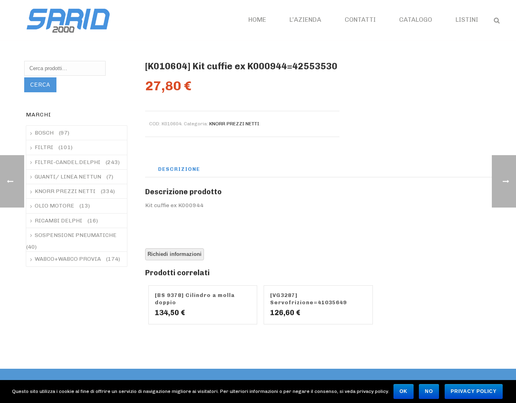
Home (257, 19)
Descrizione (179, 169)
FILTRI (44, 147)
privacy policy (474, 391)
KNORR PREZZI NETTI (234, 124)
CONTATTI (360, 19)
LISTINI (467, 19)
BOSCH (44, 132)
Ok (403, 391)
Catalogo (415, 19)
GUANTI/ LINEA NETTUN (68, 176)
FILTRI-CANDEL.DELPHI (67, 162)
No (429, 391)
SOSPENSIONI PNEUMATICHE (76, 235)
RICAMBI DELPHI (58, 220)
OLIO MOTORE (54, 205)
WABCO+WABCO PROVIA (68, 259)
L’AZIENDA (305, 19)
